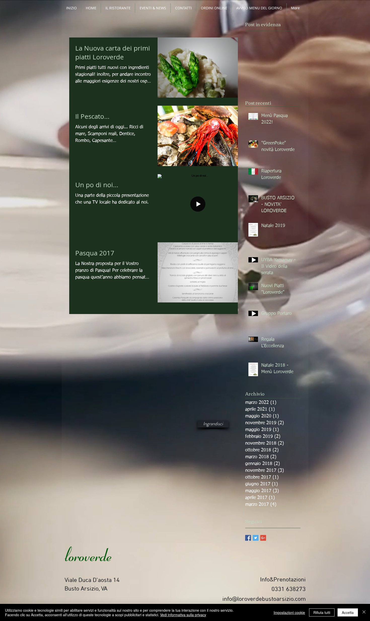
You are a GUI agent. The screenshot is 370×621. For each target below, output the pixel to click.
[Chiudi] (364, 612)
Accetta (348, 612)
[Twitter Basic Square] (255, 538)
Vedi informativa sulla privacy (183, 614)
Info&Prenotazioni (283, 580)
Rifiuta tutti (321, 612)
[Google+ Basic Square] (263, 538)
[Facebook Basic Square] (248, 538)
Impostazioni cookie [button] (289, 612)
